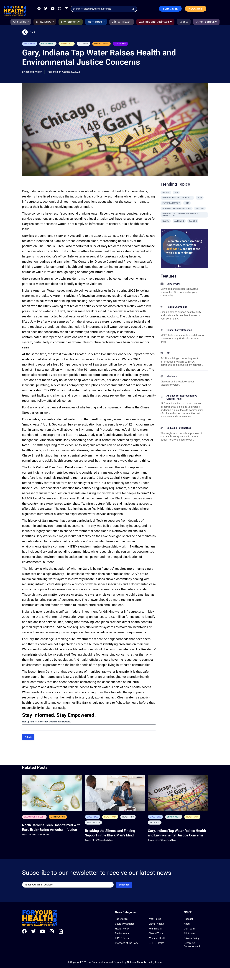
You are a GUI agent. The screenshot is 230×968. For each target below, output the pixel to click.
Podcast (188, 918)
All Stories (189, 933)
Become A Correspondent (192, 945)
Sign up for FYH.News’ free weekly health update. (46, 721)
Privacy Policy (191, 938)
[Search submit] (133, 9)
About (187, 923)
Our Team (189, 928)
